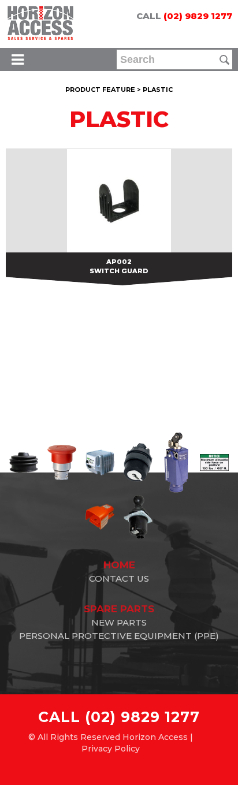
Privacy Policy (110, 748)
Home (119, 565)
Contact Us (119, 578)
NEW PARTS (119, 622)
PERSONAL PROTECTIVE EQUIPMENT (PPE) (119, 635)
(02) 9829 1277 (197, 15)
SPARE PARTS (119, 609)
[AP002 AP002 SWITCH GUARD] (119, 200)
